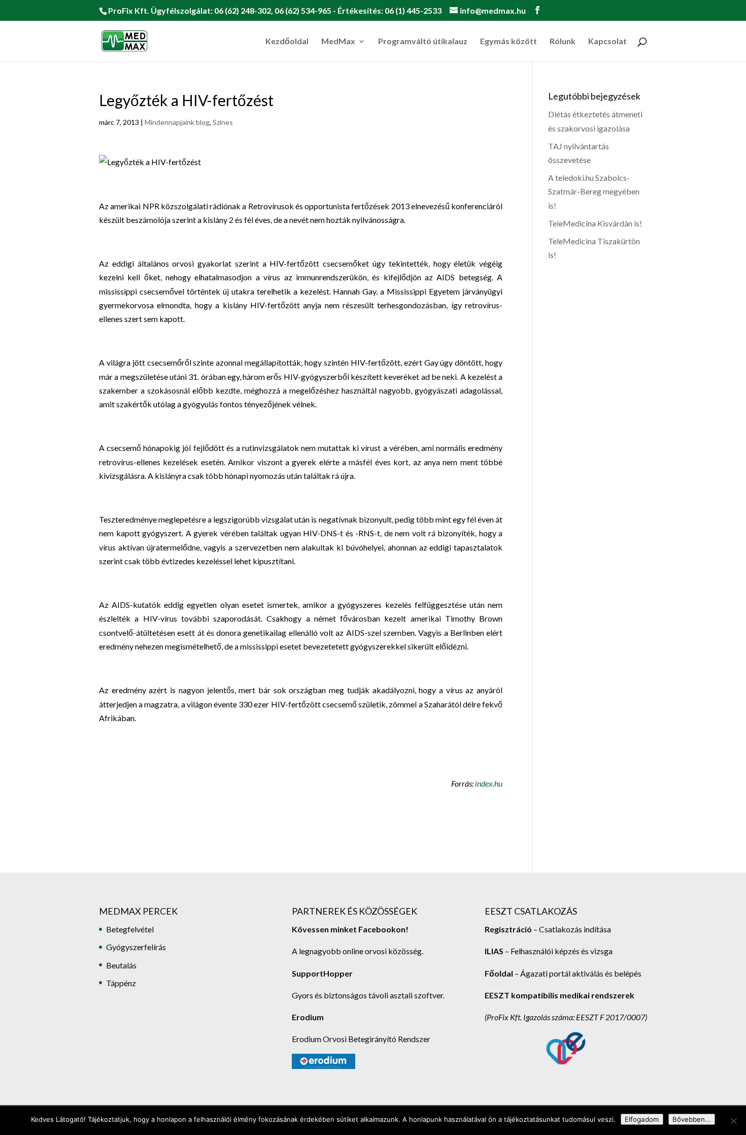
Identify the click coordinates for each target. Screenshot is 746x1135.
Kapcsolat (607, 42)
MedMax (338, 42)
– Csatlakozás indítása (571, 929)
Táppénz (121, 983)
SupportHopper (322, 973)
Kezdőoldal (287, 42)
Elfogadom (642, 1119)
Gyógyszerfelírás (136, 947)
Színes (223, 122)
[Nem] (733, 1121)
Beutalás (121, 965)
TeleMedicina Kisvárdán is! (595, 223)
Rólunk (562, 42)
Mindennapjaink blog (177, 122)
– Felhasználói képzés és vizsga (549, 951)
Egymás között (508, 42)
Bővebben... (691, 1119)
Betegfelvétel (130, 929)
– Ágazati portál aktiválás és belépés (563, 973)
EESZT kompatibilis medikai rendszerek (559, 995)
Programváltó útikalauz (422, 42)
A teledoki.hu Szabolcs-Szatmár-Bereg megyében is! (593, 191)
